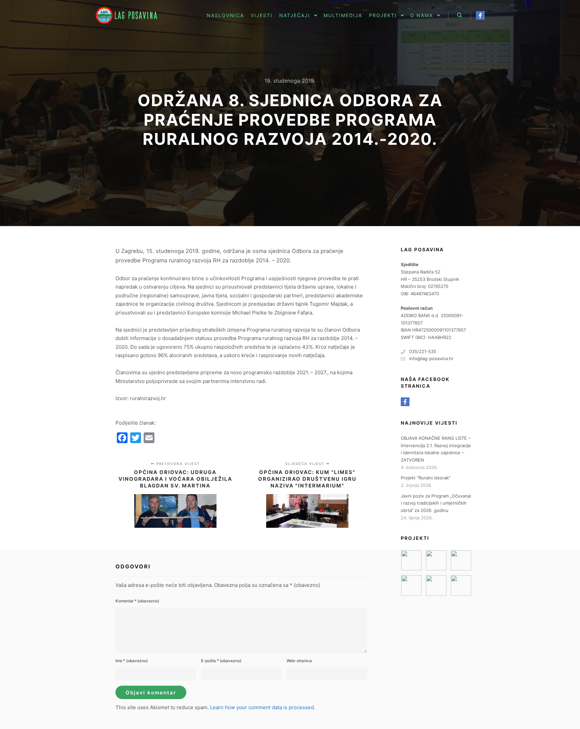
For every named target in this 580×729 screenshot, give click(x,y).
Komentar (137, 600)
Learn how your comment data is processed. (262, 707)
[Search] (459, 15)
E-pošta (221, 660)
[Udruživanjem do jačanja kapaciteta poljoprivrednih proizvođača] (436, 585)
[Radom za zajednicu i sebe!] (461, 585)
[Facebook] (480, 15)
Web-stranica (299, 660)
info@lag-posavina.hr (431, 358)
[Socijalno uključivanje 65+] (461, 560)
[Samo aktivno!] (436, 560)
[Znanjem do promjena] (411, 560)
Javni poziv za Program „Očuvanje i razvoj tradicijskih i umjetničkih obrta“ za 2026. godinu (436, 503)
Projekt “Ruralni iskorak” (425, 477)
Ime (131, 660)
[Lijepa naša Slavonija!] (411, 585)
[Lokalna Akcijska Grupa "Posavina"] (128, 15)
